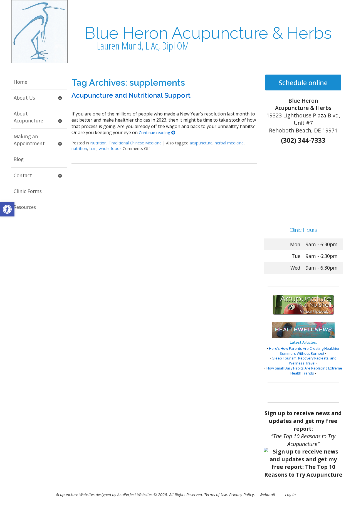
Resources (25, 207)
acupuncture (201, 143)
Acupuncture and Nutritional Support (131, 95)
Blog (19, 159)
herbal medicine (229, 143)
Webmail (267, 494)
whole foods (110, 148)
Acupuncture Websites (75, 494)
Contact (23, 175)
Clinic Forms (28, 191)
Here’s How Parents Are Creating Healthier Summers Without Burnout (304, 351)
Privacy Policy (241, 494)
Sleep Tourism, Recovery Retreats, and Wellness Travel (304, 361)
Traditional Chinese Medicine (135, 143)
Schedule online (303, 82)
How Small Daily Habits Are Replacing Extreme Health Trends (304, 371)
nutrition (79, 148)
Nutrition (98, 143)
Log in (290, 494)
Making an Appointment (29, 140)
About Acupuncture (28, 117)
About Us (24, 97)
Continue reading (155, 132)
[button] (7, 209)
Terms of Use (215, 494)
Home (20, 81)
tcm (93, 148)
